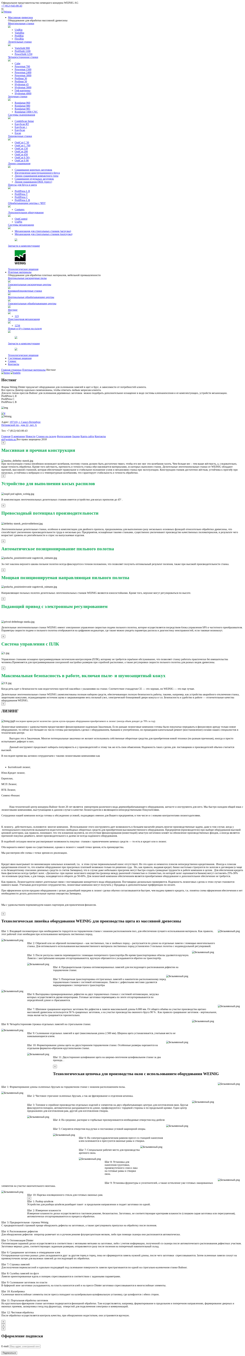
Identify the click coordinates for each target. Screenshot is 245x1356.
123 (17, 316)
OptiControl (21, 218)
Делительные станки (20, 41)
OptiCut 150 (21, 148)
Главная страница (11, 369)
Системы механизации (21, 224)
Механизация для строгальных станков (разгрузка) (43, 234)
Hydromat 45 (22, 84)
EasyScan (20, 130)
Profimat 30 (21, 78)
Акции (76, 436)
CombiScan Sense (24, 121)
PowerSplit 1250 (23, 54)
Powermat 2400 (23, 72)
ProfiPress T (21, 194)
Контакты (13, 364)
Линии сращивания (19, 163)
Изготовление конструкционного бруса (37, 172)
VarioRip (19, 32)
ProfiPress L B (22, 200)
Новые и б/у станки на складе (25, 328)
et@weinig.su (8, 439)
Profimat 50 (21, 81)
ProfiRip (19, 35)
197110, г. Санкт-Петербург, (25, 422)
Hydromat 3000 (23, 87)
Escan (18, 133)
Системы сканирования (21, 114)
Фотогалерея (64, 436)
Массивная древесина (20, 17)
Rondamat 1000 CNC (26, 111)
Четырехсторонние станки (23, 57)
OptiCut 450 (21, 154)
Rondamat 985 (22, 108)
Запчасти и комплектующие (24, 245)
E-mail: (5, 1346)
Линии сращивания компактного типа (36, 175)
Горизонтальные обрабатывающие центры (32, 303)
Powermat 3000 (23, 75)
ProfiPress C (21, 197)
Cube (17, 63)
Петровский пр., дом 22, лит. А (19, 425)
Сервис (12, 361)
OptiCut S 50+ (22, 157)
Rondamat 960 (22, 102)
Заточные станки (17, 96)
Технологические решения (23, 269)
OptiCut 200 (21, 151)
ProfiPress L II (22, 191)
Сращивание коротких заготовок (33, 169)
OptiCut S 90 (22, 160)
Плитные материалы (20, 272)
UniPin (18, 221)
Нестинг (13, 309)
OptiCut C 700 (22, 145)
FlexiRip (19, 38)
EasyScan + (21, 127)
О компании (18, 436)
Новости (31, 436)
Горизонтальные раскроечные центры (29, 284)
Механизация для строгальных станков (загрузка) (43, 231)
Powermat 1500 (23, 69)
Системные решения (20, 358)
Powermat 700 (22, 66)
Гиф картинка (22, 90)
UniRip (18, 29)
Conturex (19, 209)
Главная (5, 436)
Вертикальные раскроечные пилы (27, 278)
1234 (17, 325)
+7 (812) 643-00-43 (11, 5)
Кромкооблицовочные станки (25, 290)
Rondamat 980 (22, 105)
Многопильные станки (21, 23)
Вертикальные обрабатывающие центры (31, 297)
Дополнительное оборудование (26, 212)
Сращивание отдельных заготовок (34, 178)
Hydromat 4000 (23, 93)
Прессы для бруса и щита (22, 184)
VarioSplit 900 (22, 48)
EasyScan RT (22, 124)
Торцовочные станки (20, 136)
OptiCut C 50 (22, 142)
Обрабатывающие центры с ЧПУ (27, 203)
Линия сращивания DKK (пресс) (33, 181)
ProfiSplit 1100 (22, 51)
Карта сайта (87, 436)
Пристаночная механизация (24, 319)
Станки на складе (46, 436)
